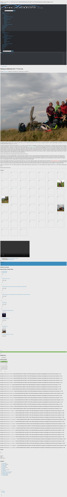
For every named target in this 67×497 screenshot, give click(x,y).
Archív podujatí (4, 26)
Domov (3, 491)
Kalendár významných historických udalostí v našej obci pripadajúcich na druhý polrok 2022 (16, 294)
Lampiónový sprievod (5, 318)
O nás (5, 14)
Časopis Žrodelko (4, 25)
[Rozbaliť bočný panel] (0, 350)
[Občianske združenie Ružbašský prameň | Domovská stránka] (22, 8)
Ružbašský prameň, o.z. (5, 13)
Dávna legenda (4, 302)
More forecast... (2, 458)
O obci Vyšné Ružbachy (7, 19)
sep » (5, 371)
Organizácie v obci (7, 22)
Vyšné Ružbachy (4, 17)
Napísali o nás (6, 15)
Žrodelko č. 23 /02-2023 (6, 278)
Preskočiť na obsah (3, 3)
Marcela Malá (6, 71)
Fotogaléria (4, 27)
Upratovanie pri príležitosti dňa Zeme (7, 310)
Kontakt (3, 29)
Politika (5, 23)
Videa (3, 28)
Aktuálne (3, 12)
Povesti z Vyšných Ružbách (8, 24)
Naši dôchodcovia (5, 326)
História (5, 21)
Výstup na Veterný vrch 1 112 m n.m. (7, 334)
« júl (1, 371)
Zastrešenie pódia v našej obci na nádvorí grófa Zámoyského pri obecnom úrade (14, 286)
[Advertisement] (33, 343)
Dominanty (5, 20)
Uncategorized (4, 474)
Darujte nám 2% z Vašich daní (8, 16)
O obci (3, 468)
